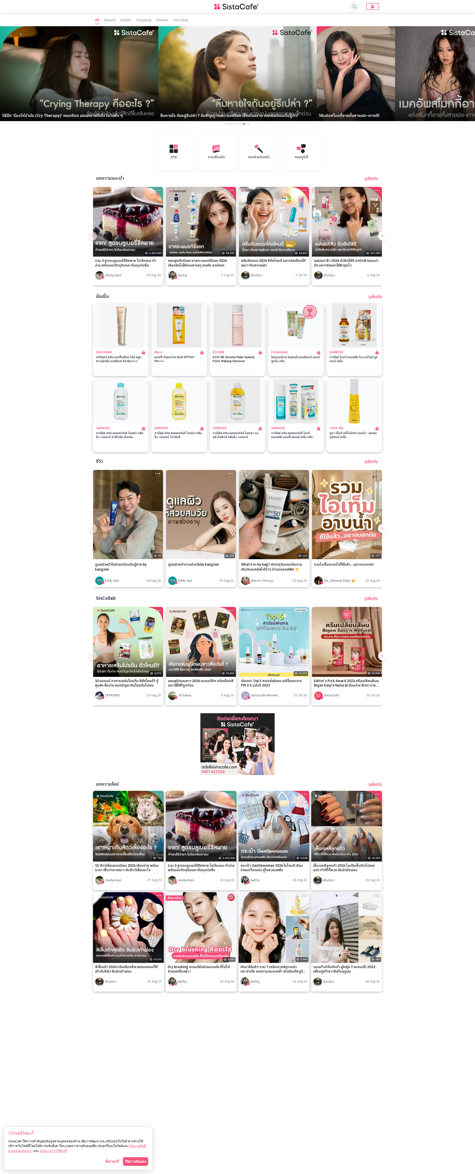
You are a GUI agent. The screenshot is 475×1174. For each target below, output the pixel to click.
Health (125, 20)
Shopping (144, 20)
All (97, 20)
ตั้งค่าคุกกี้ (112, 1161)
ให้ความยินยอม (135, 1161)
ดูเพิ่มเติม (371, 178)
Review (162, 20)
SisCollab (180, 20)
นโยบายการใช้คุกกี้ (53, 1151)
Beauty (110, 20)
